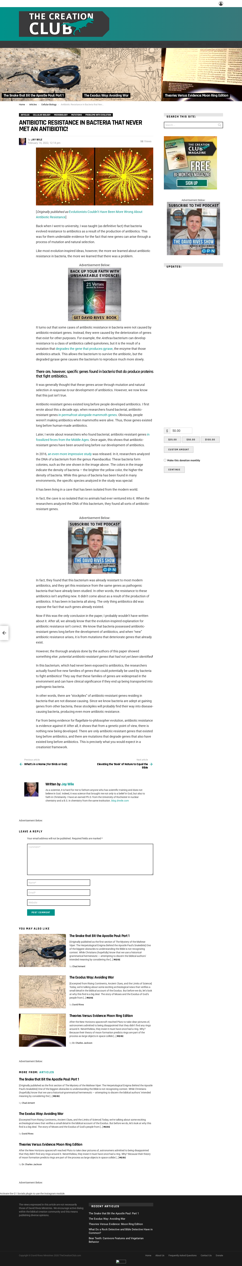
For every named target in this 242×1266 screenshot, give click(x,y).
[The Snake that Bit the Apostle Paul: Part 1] (40, 74)
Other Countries (150, 44)
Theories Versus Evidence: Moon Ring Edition (101, 1015)
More (117, 959)
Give (109, 44)
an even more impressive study (70, 454)
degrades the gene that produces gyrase (84, 349)
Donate (219, 1255)
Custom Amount (178, 449)
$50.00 (191, 439)
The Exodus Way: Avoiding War (91, 977)
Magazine (195, 44)
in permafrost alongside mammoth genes (87, 415)
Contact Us (206, 1255)
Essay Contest (216, 44)
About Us (94, 44)
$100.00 (210, 439)
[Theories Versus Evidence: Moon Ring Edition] (201, 74)
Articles (38, 44)
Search (219, 126)
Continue (174, 469)
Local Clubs (124, 44)
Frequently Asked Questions (182, 1255)
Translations (73, 44)
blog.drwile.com (120, 800)
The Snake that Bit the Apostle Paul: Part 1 (99, 935)
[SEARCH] (236, 44)
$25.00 (172, 439)
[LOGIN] (221, 3)
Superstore (175, 44)
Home (24, 44)
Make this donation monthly (183, 460)
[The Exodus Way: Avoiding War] (121, 74)
